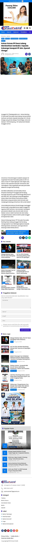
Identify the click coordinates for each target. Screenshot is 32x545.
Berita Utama (5, 266)
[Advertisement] (16, 93)
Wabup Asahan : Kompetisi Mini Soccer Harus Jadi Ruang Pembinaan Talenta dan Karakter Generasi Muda (24, 271)
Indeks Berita (14, 536)
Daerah (3, 508)
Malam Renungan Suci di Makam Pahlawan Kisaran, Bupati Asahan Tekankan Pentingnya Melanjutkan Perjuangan (8, 271)
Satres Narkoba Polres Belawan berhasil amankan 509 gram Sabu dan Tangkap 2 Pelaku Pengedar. (18, 464)
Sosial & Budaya (14, 38)
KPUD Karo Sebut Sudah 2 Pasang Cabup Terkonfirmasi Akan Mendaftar (17, 458)
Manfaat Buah (7, 516)
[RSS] (17, 530)
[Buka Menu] (27, 28)
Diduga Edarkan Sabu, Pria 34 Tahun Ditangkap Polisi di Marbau (8, 256)
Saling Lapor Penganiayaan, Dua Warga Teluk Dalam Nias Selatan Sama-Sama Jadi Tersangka (24, 287)
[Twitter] (23, 237)
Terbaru (3, 40)
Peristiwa (7, 38)
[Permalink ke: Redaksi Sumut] (3, 54)
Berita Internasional (8, 524)
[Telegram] (26, 237)
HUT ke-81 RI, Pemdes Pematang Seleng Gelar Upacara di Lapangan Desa (23, 256)
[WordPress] (11, 530)
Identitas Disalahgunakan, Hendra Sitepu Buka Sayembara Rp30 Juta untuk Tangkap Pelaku (8, 287)
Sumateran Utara (23, 38)
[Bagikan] (29, 54)
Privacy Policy (5, 536)
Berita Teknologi (7, 514)
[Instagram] (14, 530)
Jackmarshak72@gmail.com (11, 491)
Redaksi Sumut (8, 53)
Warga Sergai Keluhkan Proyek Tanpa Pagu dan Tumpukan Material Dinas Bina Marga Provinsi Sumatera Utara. (18, 452)
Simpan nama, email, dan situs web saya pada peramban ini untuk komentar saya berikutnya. (16, 325)
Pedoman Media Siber (7, 538)
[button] (24, 28)
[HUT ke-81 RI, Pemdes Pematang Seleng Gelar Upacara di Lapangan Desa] (24, 248)
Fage (4, 521)
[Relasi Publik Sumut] (11, 28)
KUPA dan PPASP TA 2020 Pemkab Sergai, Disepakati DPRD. (17, 470)
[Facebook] (20, 237)
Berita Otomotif (7, 519)
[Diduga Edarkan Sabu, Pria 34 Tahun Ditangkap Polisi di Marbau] (8, 248)
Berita (3, 38)
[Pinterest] (8, 530)
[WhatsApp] (29, 237)
